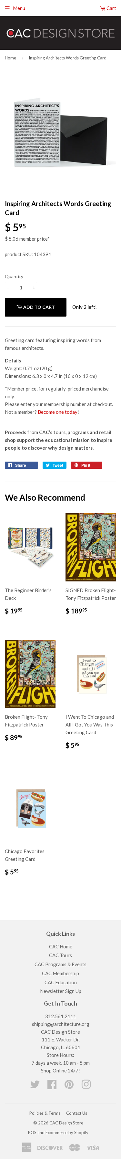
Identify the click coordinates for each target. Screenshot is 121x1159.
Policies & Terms (44, 1113)
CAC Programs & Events (60, 964)
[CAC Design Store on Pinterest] (69, 1086)
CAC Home (60, 946)
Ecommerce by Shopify (66, 1132)
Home (10, 57)
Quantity (14, 276)
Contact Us (76, 1113)
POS (32, 1132)
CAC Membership (60, 973)
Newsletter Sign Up (60, 991)
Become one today (57, 412)
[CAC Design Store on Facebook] (52, 1086)
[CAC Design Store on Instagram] (86, 1086)
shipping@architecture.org (60, 1024)
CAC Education (61, 982)
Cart (111, 8)
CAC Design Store (66, 1122)
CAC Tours (60, 955)
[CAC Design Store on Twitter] (35, 1086)
